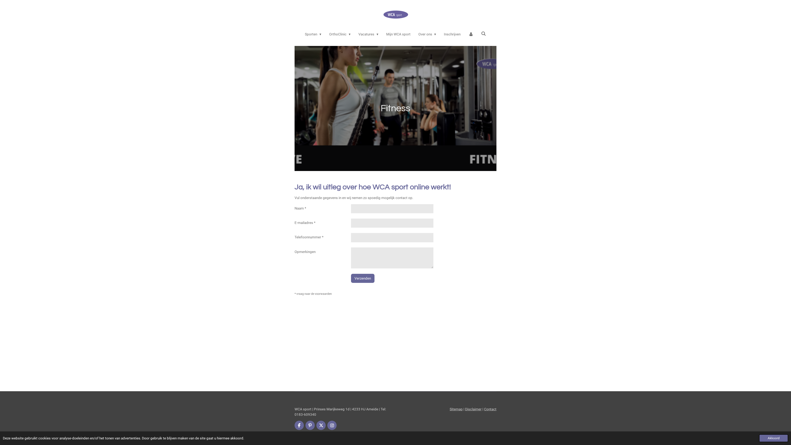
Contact (490, 409)
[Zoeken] (483, 34)
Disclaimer (473, 409)
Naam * (300, 208)
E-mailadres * (305, 223)
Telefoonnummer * (309, 237)
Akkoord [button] (773, 438)
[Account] (471, 34)
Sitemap (456, 409)
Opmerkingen (305, 252)
